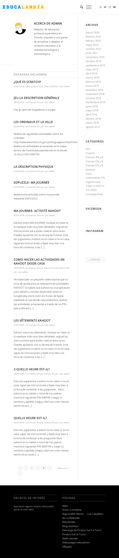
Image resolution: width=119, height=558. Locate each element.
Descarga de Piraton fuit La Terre (81, 530)
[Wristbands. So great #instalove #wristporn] (102, 247)
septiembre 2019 (95, 65)
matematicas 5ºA (95, 177)
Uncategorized (94, 194)
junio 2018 (92, 106)
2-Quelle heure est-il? (32, 369)
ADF (88, 149)
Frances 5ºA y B (36, 102)
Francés (90, 153)
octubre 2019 (93, 61)
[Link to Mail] (105, 7)
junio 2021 (92, 53)
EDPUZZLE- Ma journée (31, 183)
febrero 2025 (93, 40)
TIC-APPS (91, 190)
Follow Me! (95, 259)
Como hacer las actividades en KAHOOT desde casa (39, 261)
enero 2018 (92, 122)
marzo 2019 (92, 77)
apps (65, 505)
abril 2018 (91, 114)
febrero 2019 (93, 81)
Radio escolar (70, 538)
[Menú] (87, 7)
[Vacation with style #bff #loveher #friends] (95, 240)
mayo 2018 (92, 110)
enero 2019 (92, 86)
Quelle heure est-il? (30, 418)
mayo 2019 (92, 69)
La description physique (33, 167)
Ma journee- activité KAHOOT (37, 211)
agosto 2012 (93, 127)
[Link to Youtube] (114, 7)
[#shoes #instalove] (89, 254)
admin (67, 86)
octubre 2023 (93, 49)
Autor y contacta (71, 509)
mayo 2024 (92, 45)
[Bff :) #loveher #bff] (89, 247)
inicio (89, 173)
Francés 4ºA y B (36, 86)
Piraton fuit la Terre (74, 534)
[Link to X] (100, 7)
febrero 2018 (93, 118)
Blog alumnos (70, 526)
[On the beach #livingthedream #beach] (95, 247)
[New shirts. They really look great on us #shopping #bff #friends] (89, 240)
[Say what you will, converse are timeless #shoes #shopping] (95, 254)
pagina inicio (93, 182)
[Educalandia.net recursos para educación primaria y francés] (23, 7)
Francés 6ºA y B (36, 126)
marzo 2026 (92, 32)
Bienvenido (68, 522)
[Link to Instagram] (109, 7)
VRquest (67, 546)
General (90, 169)
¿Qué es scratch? (27, 82)
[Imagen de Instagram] (102, 239)
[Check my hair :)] (102, 254)
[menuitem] (80, 7)
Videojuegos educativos (76, 542)
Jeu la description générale (36, 98)
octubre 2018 (93, 98)
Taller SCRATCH (51, 86)
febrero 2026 (93, 36)
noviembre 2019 (95, 57)
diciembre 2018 (94, 90)
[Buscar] (80, 7)
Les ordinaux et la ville (33, 122)
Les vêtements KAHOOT (32, 320)
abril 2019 (91, 73)
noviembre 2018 (95, 94)
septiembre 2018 (95, 102)
